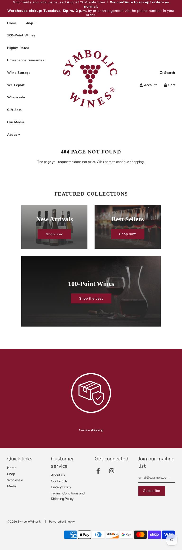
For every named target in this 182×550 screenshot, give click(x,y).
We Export (16, 85)
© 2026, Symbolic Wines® (24, 521)
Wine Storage (18, 72)
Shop (11, 474)
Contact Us (59, 481)
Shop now (54, 234)
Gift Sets (14, 110)
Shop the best (91, 298)
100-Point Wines (21, 35)
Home (12, 23)
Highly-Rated (18, 48)
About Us (58, 475)
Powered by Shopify (62, 521)
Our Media (15, 122)
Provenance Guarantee (26, 60)
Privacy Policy (61, 487)
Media (11, 486)
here (108, 162)
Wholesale (16, 97)
